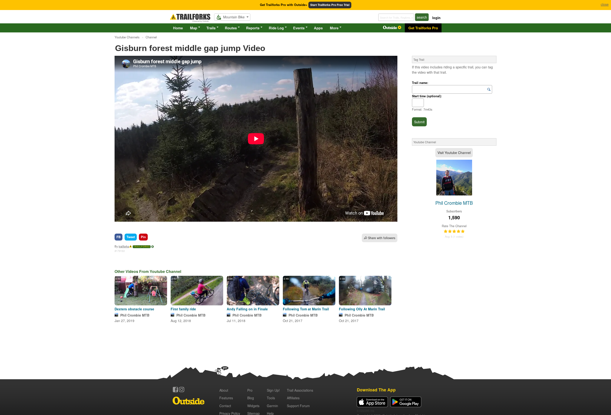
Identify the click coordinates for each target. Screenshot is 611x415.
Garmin (272, 405)
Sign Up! (273, 390)
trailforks (124, 246)
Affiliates (293, 397)
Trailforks (141, 247)
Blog (250, 397)
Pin (143, 237)
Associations (300, 390)
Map (193, 28)
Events (299, 28)
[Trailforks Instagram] (181, 389)
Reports (252, 28)
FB (118, 237)
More (334, 28)
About (223, 390)
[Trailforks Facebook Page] (175, 389)
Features (226, 397)
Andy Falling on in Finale (247, 309)
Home (178, 28)
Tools (271, 397)
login (436, 17)
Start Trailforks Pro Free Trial (329, 5)
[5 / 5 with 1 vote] (454, 231)
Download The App (376, 390)
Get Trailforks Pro (423, 28)
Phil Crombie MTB (134, 315)
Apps (318, 28)
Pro (250, 390)
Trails (211, 28)
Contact (225, 405)
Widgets (253, 405)
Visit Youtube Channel (454, 152)
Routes (231, 28)
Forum (298, 405)
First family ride (183, 309)
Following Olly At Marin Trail (362, 309)
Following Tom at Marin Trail (306, 309)
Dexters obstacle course (134, 309)
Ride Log (276, 28)
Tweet (130, 237)
